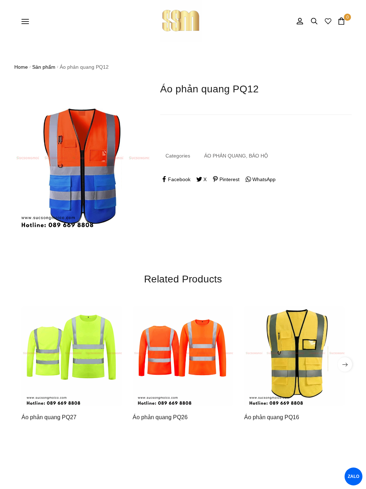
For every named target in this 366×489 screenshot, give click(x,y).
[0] (341, 21)
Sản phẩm (43, 67)
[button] (345, 364)
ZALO (353, 476)
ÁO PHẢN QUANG (225, 156)
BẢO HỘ (258, 156)
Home (21, 67)
